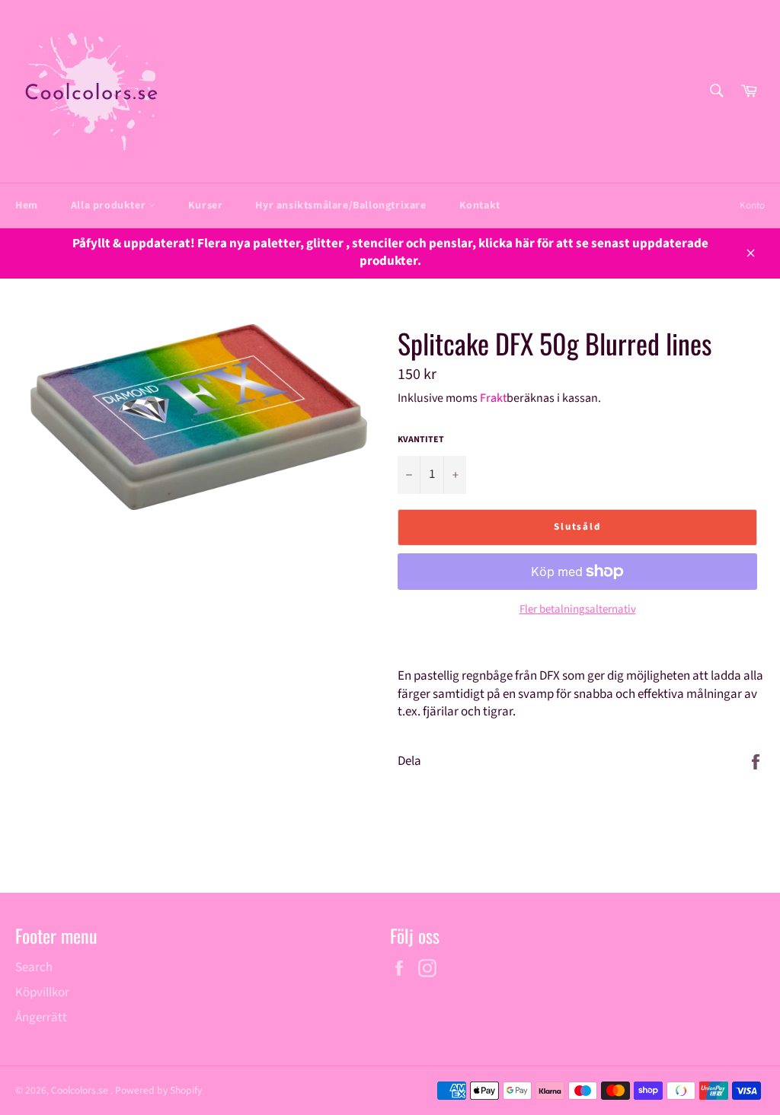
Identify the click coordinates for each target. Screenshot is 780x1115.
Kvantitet (421, 440)
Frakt (493, 398)
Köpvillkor (42, 992)
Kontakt (479, 205)
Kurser (205, 205)
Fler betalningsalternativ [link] (577, 609)
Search (34, 967)
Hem (26, 205)
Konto (752, 205)
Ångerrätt (41, 1017)
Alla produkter (110, 205)
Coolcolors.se (80, 1090)
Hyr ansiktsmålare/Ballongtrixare (340, 205)
